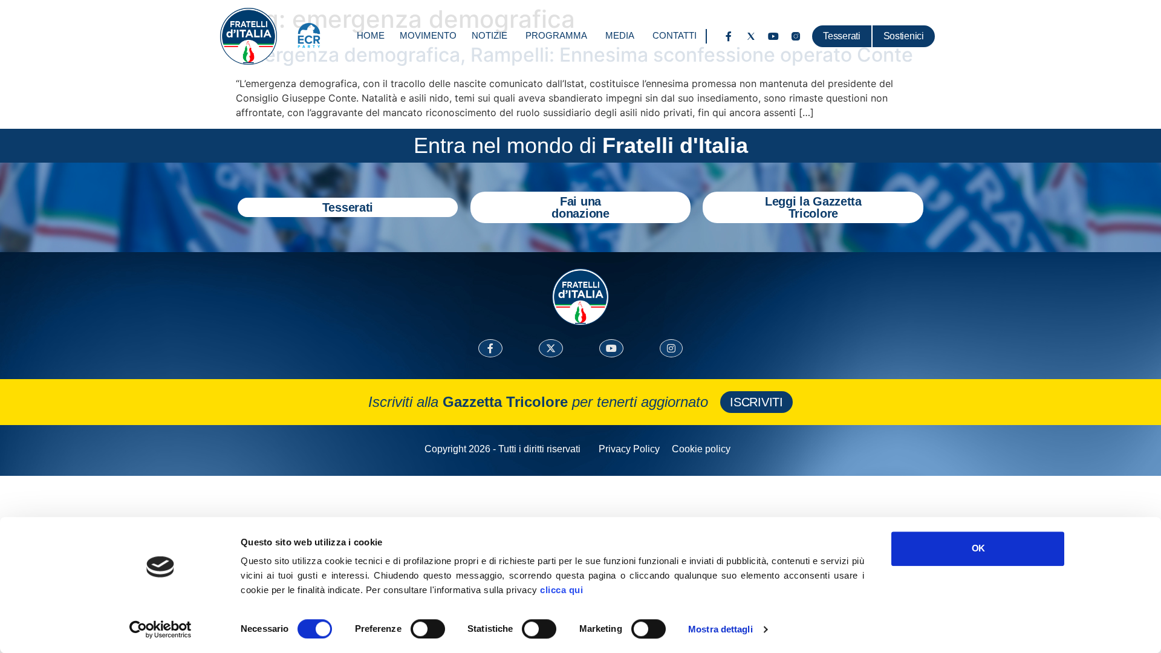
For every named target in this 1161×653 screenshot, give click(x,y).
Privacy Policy (629, 449)
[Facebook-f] (728, 36)
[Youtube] (773, 36)
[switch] (428, 628)
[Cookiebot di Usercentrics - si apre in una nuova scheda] (160, 629)
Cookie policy (701, 449)
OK (978, 548)
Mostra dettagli (720, 629)
